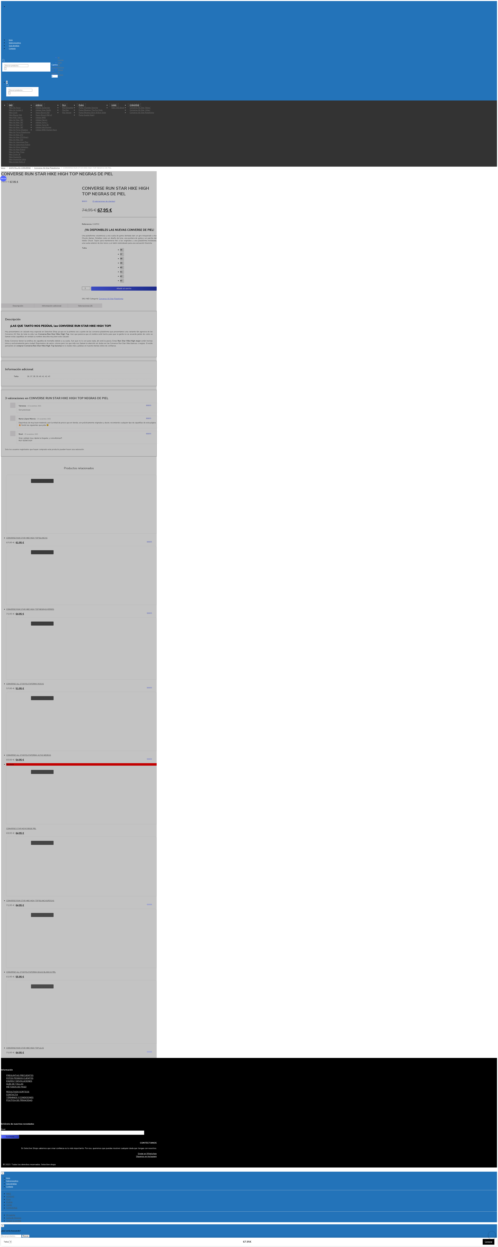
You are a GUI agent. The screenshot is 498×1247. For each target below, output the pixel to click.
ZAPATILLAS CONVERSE (20, 168)
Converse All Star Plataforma (142, 112)
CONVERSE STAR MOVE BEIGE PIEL (21, 828)
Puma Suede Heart (86, 115)
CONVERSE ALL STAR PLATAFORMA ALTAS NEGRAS (28, 755)
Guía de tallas (14, 46)
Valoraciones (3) (85, 306)
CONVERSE (11, 1208)
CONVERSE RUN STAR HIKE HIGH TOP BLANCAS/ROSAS (30, 900)
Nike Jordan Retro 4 (17, 162)
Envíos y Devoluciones (19, 1081)
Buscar (25, 1236)
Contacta (12, 48)
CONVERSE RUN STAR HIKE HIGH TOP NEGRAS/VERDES (30, 609)
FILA (8, 1199)
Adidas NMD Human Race (46, 130)
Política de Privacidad (19, 1100)
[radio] (122, 250)
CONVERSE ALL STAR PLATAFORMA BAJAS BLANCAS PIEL (31, 972)
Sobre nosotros (15, 43)
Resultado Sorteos (17, 1091)
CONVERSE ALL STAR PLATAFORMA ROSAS (25, 684)
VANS (9, 1205)
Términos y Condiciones (19, 1097)
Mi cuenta (60, 58)
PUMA (9, 1202)
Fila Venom (66, 112)
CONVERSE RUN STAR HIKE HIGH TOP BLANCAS (26, 538)
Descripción (18, 306)
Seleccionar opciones (42, 481)
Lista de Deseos (13, 1218)
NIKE (11, 105)
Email (3, 1129)
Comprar (488, 1241)
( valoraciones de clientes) (103, 201)
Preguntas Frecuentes (19, 1075)
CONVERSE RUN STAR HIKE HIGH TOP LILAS (25, 1048)
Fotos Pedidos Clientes (19, 1078)
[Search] (5, 68)
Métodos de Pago (16, 1086)
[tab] (17, 306)
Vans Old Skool (117, 107)
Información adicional (51, 306)
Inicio (11, 40)
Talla (84, 248)
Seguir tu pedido (13, 1220)
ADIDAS (10, 1196)
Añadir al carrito (124, 288)
